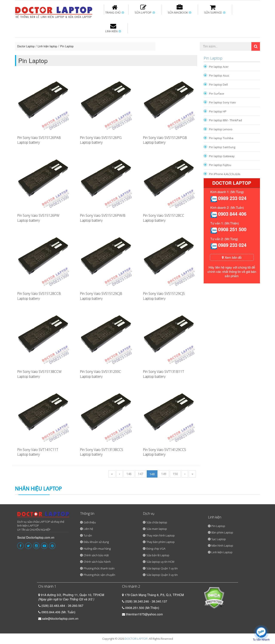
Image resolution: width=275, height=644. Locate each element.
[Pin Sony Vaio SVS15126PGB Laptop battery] (169, 103)
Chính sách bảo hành (97, 562)
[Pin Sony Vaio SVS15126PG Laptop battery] (106, 103)
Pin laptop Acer (219, 67)
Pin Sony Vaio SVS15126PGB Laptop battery (165, 140)
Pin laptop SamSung (222, 147)
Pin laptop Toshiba (221, 138)
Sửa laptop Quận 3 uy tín (162, 575)
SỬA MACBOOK (178, 12)
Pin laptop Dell (218, 84)
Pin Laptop (112, 52)
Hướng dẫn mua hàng (97, 548)
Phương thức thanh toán (99, 568)
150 (175, 474)
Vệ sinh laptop (87, 54)
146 (128, 474)
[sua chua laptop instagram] (36, 546)
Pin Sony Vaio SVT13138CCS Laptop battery (101, 452)
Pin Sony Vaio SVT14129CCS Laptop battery (164, 452)
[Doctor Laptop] (43, 516)
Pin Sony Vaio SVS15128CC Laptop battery (163, 218)
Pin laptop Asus (219, 75)
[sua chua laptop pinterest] (52, 546)
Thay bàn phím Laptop (160, 542)
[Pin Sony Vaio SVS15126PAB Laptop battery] (43, 103)
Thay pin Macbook (130, 38)
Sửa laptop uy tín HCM (160, 562)
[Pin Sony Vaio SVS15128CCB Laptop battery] (43, 259)
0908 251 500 (232, 229)
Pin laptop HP (217, 111)
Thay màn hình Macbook (170, 40)
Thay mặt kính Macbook (173, 54)
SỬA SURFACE (213, 12)
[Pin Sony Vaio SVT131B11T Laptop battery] (169, 337)
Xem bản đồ (232, 257)
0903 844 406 (232, 214)
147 (140, 474)
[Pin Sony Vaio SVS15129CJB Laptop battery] (106, 259)
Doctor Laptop (26, 46)
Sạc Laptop (218, 539)
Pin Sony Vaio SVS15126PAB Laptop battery (39, 140)
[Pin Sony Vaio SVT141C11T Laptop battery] (43, 415)
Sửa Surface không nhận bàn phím (165, 40)
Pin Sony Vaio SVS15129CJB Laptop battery (101, 296)
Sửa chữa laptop (156, 522)
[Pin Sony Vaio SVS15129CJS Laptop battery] (169, 259)
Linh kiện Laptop (221, 552)
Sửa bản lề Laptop (157, 555)
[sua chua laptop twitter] (28, 546)
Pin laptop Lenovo (220, 129)
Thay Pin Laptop (179, 38)
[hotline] (213, 199)
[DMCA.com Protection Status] (214, 597)
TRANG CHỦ (113, 12)
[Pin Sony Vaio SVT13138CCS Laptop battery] (106, 415)
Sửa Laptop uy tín (50, 38)
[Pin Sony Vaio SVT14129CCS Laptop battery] (169, 415)
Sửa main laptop (156, 529)
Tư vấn (88, 535)
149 (163, 474)
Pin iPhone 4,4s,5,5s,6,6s (224, 174)
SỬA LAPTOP (143, 12)
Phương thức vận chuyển (99, 575)
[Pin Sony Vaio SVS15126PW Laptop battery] (43, 181)
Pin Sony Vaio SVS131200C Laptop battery (100, 374)
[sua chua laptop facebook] (20, 546)
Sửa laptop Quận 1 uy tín (162, 568)
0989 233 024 (232, 198)
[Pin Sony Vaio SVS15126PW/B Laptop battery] (106, 181)
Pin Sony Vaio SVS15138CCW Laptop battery (39, 374)
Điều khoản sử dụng (96, 542)
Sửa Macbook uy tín (88, 38)
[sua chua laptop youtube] (44, 546)
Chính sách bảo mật (96, 555)
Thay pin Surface (120, 38)
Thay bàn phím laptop (91, 40)
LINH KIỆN (111, 31)
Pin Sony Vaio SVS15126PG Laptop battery (101, 140)
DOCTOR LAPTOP (136, 639)
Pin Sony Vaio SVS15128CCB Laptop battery (39, 296)
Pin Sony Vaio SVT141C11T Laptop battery (37, 452)
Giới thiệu (90, 522)
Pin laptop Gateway (222, 156)
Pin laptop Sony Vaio (222, 102)
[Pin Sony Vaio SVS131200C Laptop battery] (106, 337)
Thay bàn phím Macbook (214, 40)
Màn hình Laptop (222, 545)
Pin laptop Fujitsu (220, 165)
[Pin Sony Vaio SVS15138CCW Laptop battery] (43, 337)
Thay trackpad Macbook (216, 54)
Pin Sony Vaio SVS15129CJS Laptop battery (164, 296)
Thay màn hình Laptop (134, 40)
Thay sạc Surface (206, 38)
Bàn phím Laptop (222, 532)
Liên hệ (88, 529)
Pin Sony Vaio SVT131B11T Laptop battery (163, 374)
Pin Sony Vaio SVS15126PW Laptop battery (38, 218)
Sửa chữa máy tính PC (135, 54)
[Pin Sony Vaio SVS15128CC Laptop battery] (169, 181)
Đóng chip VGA (155, 548)
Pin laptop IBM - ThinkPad (225, 120)
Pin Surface (216, 93)
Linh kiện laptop (47, 46)
